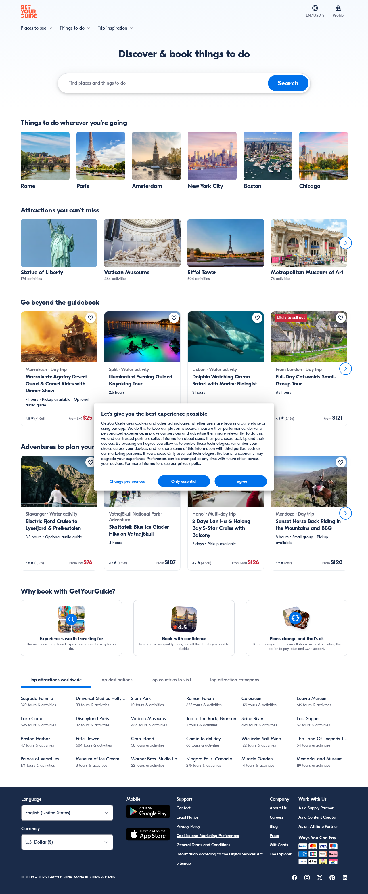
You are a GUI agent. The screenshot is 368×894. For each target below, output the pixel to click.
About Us (278, 808)
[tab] (56, 680)
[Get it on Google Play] (148, 812)
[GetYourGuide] (29, 11)
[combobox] (167, 83)
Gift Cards (279, 844)
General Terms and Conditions (203, 844)
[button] (45, 161)
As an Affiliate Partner (318, 826)
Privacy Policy (188, 826)
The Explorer (281, 854)
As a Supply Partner (316, 808)
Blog (274, 826)
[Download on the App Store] (148, 835)
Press (274, 835)
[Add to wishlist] (90, 318)
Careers (276, 817)
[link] (45, 161)
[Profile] (338, 8)
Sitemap (184, 863)
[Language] (315, 8)
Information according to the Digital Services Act (220, 854)
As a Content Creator (317, 817)
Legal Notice (187, 817)
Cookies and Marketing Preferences (208, 835)
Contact (184, 808)
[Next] (345, 243)
